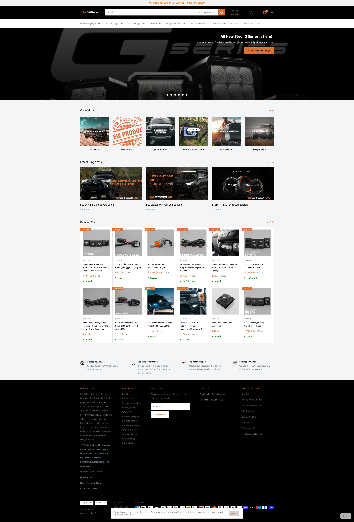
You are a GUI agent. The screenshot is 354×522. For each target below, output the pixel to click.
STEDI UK (247, 260)
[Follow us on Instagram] (121, 508)
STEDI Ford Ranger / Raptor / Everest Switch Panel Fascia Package (224, 267)
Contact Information (131, 402)
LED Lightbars (128, 407)
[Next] (273, 131)
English (84, 502)
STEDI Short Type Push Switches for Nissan (254, 324)
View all (270, 110)
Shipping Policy (129, 429)
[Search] (221, 12)
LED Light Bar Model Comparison (164, 204)
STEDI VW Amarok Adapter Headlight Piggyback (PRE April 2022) (126, 325)
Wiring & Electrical (174, 23)
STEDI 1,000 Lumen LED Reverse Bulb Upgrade (158, 266)
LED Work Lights (112, 23)
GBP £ (98, 502)
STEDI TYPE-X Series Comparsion (230, 204)
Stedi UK (86, 260)
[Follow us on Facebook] (116, 508)
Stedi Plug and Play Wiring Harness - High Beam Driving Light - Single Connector (95, 325)
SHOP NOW (185, 63)
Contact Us (127, 398)
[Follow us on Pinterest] (126, 508)
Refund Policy (128, 438)
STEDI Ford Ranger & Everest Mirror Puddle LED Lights (160, 324)
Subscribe (160, 414)
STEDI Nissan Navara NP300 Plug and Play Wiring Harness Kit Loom (192, 267)
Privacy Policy (128, 443)
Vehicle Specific (249, 23)
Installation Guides (131, 425)
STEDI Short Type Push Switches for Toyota (254, 266)
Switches (153, 23)
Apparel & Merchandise (224, 23)
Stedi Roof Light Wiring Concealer (222, 324)
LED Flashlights (134, 23)
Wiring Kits (127, 411)
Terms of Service (129, 434)
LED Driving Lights (88, 23)
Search (125, 393)
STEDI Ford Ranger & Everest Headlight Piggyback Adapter (128, 266)
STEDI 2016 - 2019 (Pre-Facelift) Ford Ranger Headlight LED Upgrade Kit (191, 325)
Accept (234, 513)
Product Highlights (130, 420)
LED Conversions (197, 23)
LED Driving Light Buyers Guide (97, 204)
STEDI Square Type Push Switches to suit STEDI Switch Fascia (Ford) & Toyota (96, 267)
